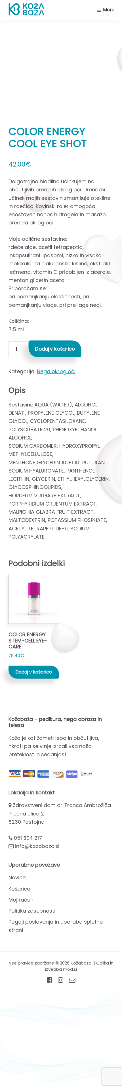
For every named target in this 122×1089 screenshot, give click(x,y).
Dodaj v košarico (55, 348)
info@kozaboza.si (37, 846)
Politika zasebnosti (32, 910)
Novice (17, 877)
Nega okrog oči (56, 371)
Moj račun (21, 899)
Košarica (19, 888)
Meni (108, 9)
